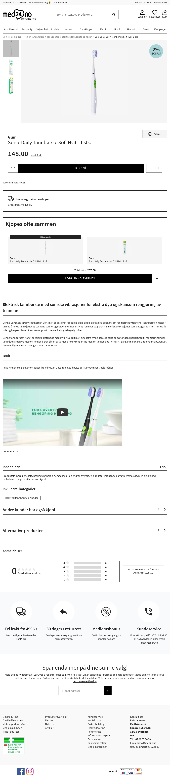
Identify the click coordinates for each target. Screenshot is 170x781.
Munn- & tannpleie (35, 36)
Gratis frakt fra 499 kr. (15, 2)
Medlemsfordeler (97, 746)
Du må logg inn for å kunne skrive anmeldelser (143, 571)
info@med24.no (147, 743)
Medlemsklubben (12, 727)
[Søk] (114, 14)
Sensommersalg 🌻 (41, 2)
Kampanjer (61, 2)
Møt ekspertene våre (14, 724)
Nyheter (49, 724)
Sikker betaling (96, 724)
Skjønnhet (42, 29)
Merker (138, 2)
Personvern (94, 739)
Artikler (148, 2)
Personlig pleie (15, 36)
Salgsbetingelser (97, 743)
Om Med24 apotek (13, 720)
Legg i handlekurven (80, 278)
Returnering (94, 731)
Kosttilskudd (10, 29)
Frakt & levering (96, 727)
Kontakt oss (94, 720)
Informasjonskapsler (99, 735)
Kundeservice (160, 2)
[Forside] (4, 36)
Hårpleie (54, 29)
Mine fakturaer (11, 731)
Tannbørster (53, 36)
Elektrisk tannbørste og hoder (77, 36)
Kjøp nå (80, 168)
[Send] (108, 690)
